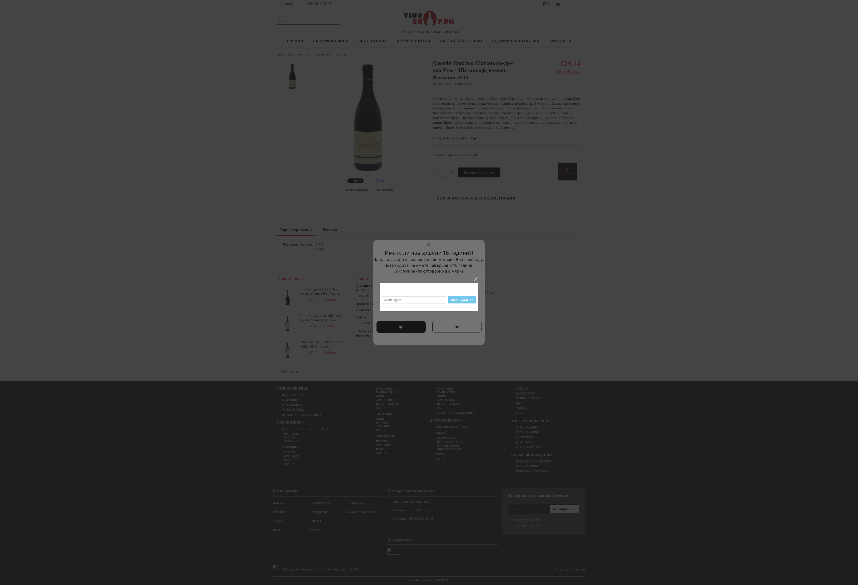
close (475, 279)
